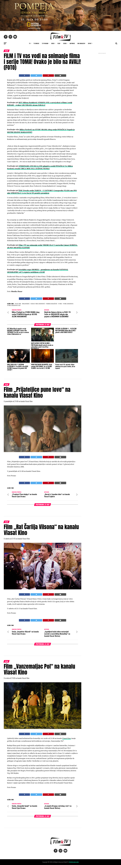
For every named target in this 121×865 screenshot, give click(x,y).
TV (29, 43)
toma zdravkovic (68, 303)
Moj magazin (81, 43)
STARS (64, 43)
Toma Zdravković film (14, 305)
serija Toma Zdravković (38, 303)
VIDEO (52, 43)
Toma (60, 303)
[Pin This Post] (48, 75)
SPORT (90, 43)
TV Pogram (45, 43)
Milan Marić (26, 303)
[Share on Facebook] (24, 75)
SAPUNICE (72, 43)
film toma (18, 303)
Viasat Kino (66, 738)
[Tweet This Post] (36, 75)
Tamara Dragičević (52, 303)
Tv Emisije (36, 43)
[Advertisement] (102, 66)
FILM (58, 43)
